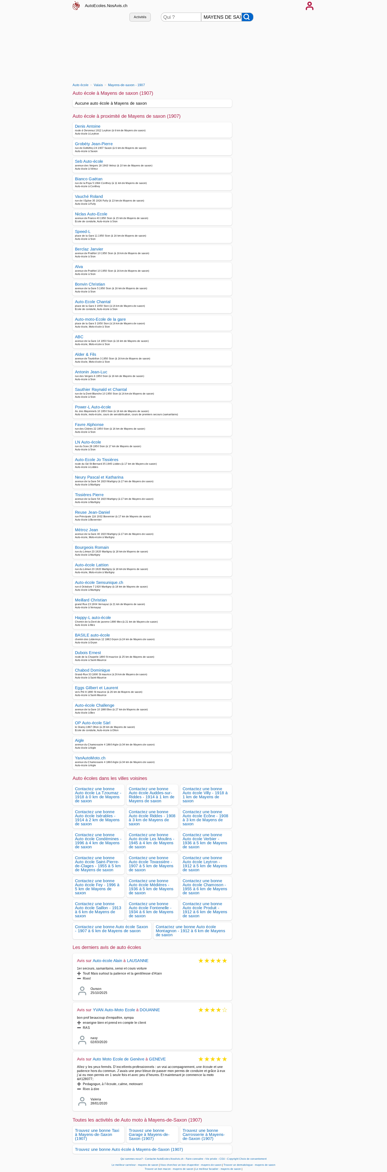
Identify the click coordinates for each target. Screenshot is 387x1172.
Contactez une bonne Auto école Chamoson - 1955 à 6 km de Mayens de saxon (205, 887)
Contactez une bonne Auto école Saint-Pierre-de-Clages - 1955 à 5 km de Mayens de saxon (98, 864)
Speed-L (83, 231)
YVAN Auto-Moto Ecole (114, 1010)
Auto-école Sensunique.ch (99, 582)
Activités (140, 17)
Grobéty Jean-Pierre (94, 143)
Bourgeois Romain (92, 547)
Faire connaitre (194, 1158)
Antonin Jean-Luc (91, 372)
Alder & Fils (85, 354)
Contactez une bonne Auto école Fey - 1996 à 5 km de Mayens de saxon (97, 887)
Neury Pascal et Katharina (99, 477)
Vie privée (211, 1158)
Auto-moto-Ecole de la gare (100, 319)
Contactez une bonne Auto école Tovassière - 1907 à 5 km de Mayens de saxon (151, 864)
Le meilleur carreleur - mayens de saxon (135, 1165)
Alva (79, 266)
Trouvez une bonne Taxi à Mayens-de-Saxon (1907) (97, 1134)
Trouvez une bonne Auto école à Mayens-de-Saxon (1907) (129, 1149)
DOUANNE (150, 1010)
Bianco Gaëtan (88, 179)
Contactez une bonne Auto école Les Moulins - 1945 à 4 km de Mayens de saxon (152, 841)
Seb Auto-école (89, 161)
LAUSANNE (138, 960)
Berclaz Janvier (89, 249)
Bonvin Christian (90, 284)
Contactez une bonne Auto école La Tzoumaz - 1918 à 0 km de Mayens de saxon (98, 795)
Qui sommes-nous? (132, 1158)
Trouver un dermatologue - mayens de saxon (249, 1165)
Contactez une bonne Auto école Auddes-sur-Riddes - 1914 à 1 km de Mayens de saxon (151, 795)
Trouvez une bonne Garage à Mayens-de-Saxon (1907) (149, 1134)
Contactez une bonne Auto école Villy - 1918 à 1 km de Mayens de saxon (205, 795)
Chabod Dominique (92, 670)
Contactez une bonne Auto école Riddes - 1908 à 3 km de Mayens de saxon (152, 818)
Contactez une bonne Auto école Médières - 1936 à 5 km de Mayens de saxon (151, 887)
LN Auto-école (88, 442)
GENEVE (157, 1059)
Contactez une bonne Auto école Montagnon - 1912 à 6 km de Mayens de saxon (190, 931)
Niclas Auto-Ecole (91, 214)
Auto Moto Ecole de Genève (118, 1059)
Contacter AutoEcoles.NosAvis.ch (164, 1158)
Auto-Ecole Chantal (93, 301)
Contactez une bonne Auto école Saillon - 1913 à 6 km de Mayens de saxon (98, 910)
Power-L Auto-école (93, 407)
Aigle (79, 740)
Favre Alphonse (89, 424)
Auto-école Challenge (94, 705)
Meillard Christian (91, 600)
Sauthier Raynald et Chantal (101, 389)
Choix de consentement (253, 1158)
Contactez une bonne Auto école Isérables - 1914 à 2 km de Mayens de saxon (97, 818)
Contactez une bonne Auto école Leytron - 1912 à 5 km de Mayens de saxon (205, 864)
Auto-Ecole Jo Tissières (96, 459)
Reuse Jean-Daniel (92, 512)
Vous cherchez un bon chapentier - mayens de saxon (191, 1165)
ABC (79, 336)
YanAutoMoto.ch (90, 758)
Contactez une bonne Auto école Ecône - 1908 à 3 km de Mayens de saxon (205, 818)
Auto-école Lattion (92, 565)
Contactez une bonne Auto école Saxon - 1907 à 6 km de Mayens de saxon (111, 929)
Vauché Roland (89, 196)
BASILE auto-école (92, 635)
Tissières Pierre (89, 494)
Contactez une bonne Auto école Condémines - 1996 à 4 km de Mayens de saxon (98, 841)
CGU (222, 1158)
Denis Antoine (87, 126)
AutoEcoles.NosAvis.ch (106, 5)
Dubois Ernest (88, 652)
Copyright (232, 1158)
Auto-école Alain (107, 960)
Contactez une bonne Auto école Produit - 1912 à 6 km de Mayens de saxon (205, 910)
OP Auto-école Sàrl (92, 722)
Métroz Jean (86, 529)
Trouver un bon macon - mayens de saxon (169, 1169)
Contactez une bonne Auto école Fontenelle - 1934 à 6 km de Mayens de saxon (151, 910)
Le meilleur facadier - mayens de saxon (218, 1169)
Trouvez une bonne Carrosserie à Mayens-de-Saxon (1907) (204, 1134)
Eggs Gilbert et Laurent (96, 687)
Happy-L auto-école (93, 617)
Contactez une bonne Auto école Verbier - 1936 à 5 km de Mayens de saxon (205, 841)
